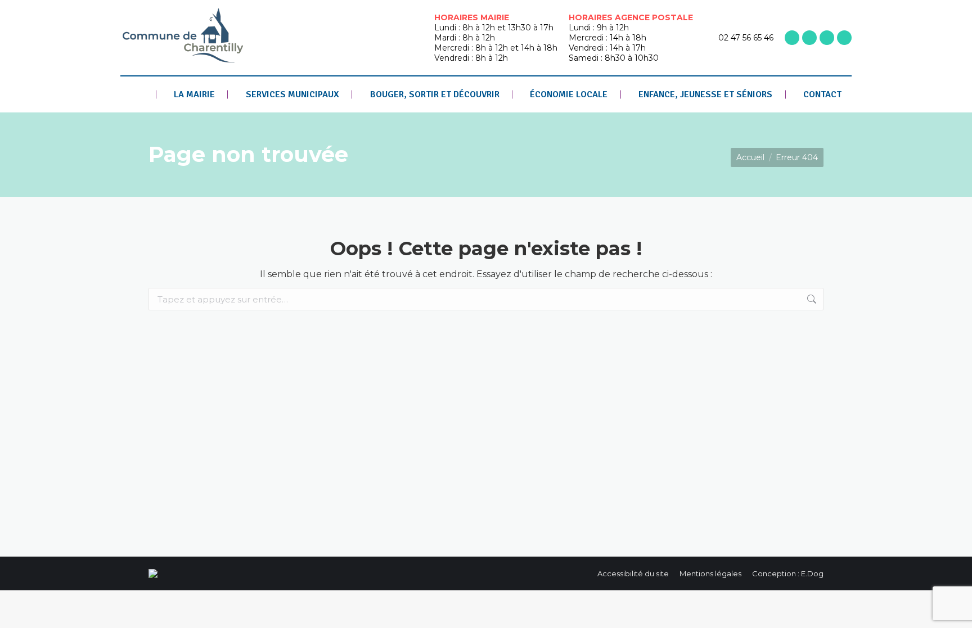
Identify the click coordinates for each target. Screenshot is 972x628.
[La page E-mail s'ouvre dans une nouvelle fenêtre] (844, 37)
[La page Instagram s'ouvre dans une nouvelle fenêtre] (809, 37)
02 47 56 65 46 (745, 38)
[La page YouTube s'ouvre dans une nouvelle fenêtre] (827, 37)
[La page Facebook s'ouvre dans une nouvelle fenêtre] (792, 37)
